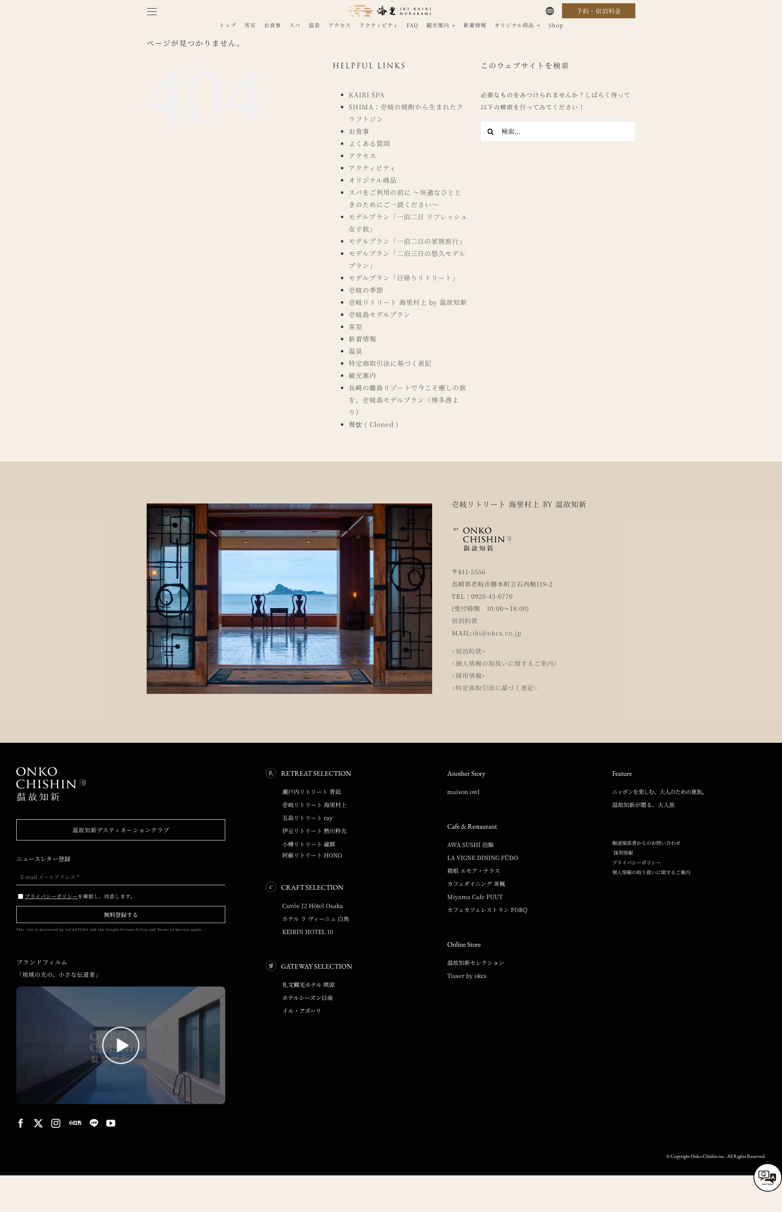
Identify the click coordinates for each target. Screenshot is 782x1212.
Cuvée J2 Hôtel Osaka (312, 905)
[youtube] (111, 1123)
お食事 (359, 131)
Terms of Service (173, 929)
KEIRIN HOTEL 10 (307, 932)
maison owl (463, 792)
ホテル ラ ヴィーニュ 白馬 (315, 918)
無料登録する (121, 914)
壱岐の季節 (366, 290)
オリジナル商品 (373, 180)
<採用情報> (469, 675)
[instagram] (56, 1123)
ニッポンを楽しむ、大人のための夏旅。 (659, 792)
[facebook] (21, 1123)
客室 (355, 326)
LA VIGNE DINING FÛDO (482, 857)
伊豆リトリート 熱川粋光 (314, 831)
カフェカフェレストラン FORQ (487, 910)
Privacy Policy (134, 929)
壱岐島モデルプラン (380, 314)
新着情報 (362, 338)
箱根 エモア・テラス (473, 870)
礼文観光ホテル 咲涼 (308, 984)
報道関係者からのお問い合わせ (646, 842)
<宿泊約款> (469, 651)
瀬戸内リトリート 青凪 (311, 792)
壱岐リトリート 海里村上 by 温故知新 (408, 302)
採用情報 (622, 852)
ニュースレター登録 (43, 858)
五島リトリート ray (307, 818)
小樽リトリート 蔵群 (308, 844)
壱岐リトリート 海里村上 (314, 805)
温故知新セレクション (475, 962)
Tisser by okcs (467, 975)
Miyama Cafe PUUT (475, 897)
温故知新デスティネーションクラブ (120, 830)
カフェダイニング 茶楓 (476, 883)
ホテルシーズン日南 (307, 997)
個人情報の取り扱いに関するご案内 (651, 872)
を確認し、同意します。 (80, 896)
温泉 (355, 351)
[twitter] (38, 1123)
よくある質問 (369, 143)
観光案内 (362, 375)
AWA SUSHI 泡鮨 (470, 844)
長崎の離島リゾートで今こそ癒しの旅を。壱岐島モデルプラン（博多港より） (407, 400)
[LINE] (94, 1123)
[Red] (75, 1122)
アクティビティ (372, 168)
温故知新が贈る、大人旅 (643, 805)
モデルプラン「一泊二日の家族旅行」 (407, 241)
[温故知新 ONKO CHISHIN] (51, 770)
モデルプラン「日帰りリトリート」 (404, 277)
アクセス (362, 155)
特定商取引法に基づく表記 (390, 363)
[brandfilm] (120, 989)
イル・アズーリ (301, 1010)
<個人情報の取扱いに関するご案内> (505, 663)
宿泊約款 (465, 620)
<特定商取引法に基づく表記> (495, 687)
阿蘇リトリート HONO (312, 855)
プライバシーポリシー (636, 862)
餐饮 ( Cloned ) (374, 424)
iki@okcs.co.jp (496, 632)
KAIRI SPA (366, 94)
